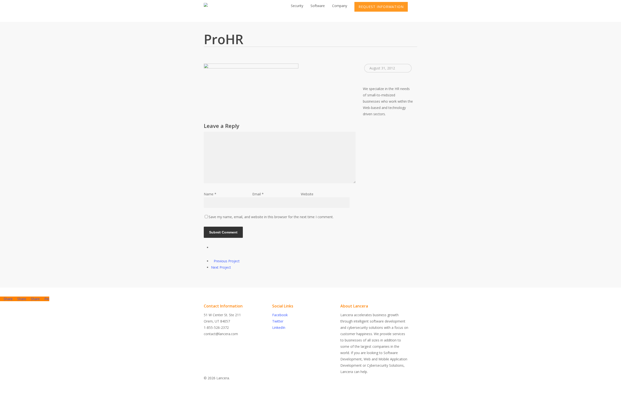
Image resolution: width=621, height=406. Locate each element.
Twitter (277, 321)
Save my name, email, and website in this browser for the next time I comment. (271, 217)
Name (210, 194)
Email (258, 194)
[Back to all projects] (212, 247)
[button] (310, 403)
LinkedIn (278, 327)
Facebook (280, 315)
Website (307, 194)
